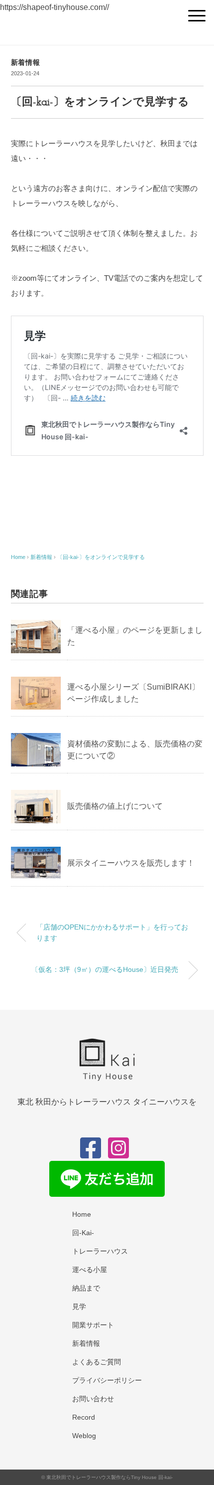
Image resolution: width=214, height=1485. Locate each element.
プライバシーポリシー (107, 1380)
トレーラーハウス (100, 1251)
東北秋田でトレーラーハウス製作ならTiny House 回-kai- (109, 1477)
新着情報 (25, 62)
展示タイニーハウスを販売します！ (131, 863)
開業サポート (93, 1325)
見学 (79, 1306)
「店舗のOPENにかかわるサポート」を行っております (112, 932)
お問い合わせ (93, 1399)
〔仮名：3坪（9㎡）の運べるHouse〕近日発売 (104, 969)
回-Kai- (83, 1233)
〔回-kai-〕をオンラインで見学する (101, 557)
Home (81, 1214)
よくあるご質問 (96, 1362)
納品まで (86, 1288)
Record (83, 1417)
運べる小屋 (89, 1270)
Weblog (84, 1436)
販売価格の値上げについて (115, 806)
